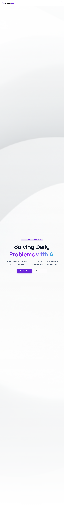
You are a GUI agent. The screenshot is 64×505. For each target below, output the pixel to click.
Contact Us (57, 3)
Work (34, 3)
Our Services (40, 271)
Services (41, 3)
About (48, 3)
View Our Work (24, 271)
